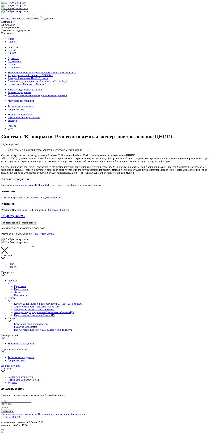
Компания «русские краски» (16, 197)
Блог (10, 128)
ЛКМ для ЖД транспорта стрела (52, 185)
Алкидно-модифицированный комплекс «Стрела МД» (37, 81)
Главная (12, 125)
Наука (56, 197)
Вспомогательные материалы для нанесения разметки (37, 95)
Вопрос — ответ (17, 109)
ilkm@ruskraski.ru (59, 210)
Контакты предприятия (20, 114)
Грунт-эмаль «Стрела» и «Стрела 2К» (28, 84)
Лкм (35, 197)
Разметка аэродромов (19, 92)
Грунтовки (13, 58)
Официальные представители (24, 117)
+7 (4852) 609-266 (11, 18)
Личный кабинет (10, 365)
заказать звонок (30, 19)
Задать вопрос (28, 223)
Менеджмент (45, 197)
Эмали (11, 64)
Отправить (8, 411)
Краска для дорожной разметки (25, 89)
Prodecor (12, 47)
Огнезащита (14, 67)
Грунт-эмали (14, 61)
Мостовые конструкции (21, 100)
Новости (12, 41)
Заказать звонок (10, 223)
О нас (11, 38)
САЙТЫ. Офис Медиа (41, 233)
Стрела (11, 50)
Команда (12, 120)
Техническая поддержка (21, 106)
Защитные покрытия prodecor (17, 185)
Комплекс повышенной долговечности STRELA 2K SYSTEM (42, 72)
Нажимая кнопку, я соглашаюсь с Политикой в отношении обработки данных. (44, 414)
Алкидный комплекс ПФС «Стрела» (28, 78)
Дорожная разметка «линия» (85, 185)
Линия (11, 53)
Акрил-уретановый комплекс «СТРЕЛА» (30, 75)
